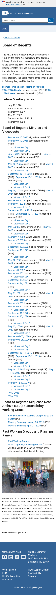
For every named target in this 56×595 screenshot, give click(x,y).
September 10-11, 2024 (20, 174)
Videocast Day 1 (22, 147)
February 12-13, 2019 (19, 382)
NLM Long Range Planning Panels (25, 444)
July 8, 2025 (14, 154)
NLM (16, 587)
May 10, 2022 (15, 260)
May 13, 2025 (15, 164)
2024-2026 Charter (12, 90)
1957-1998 (13, 396)
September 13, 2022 (18, 246)
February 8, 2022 (16, 270)
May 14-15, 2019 (16, 369)
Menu (4, 29)
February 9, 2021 (16, 303)
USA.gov (37, 587)
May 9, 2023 (14, 227)
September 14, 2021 (18, 280)
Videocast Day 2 (22, 150)
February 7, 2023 (16, 237)
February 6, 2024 (16, 200)
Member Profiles (35, 86)
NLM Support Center (38, 569)
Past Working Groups (18, 441)
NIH (23, 587)
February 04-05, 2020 (19, 336)
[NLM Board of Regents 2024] (28, 492)
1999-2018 (13, 392)
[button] (51, 20)
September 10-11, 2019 (20, 353)
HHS (29, 587)
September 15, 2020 (18, 313)
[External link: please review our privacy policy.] (10, 557)
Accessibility (34, 573)
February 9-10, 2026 (18, 137)
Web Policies (9, 569)
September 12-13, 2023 (20, 210)
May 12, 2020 (15, 326)
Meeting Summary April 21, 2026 (24, 425)
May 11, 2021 (15, 293)
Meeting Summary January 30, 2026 (26, 422)
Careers (32, 576)
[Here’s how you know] (28, 3)
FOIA (4, 573)
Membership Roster (13, 86)
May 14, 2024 (15, 190)
